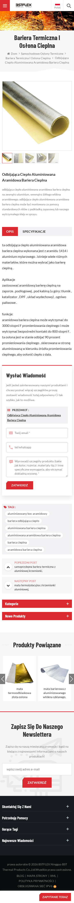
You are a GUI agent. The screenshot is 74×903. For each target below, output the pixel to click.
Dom (14, 53)
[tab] (10, 231)
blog (20, 876)
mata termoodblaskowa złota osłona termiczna (19, 693)
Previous (2, 679)
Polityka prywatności (36, 881)
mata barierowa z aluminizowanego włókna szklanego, (54, 693)
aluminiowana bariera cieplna (26, 528)
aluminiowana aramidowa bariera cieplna (34, 535)
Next (71, 679)
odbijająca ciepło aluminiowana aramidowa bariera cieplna (34, 418)
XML (53, 876)
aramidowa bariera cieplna (25, 549)
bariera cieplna (17, 542)
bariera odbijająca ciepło (23, 521)
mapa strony (37, 876)
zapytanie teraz (55, 897)
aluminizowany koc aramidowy (27, 513)
